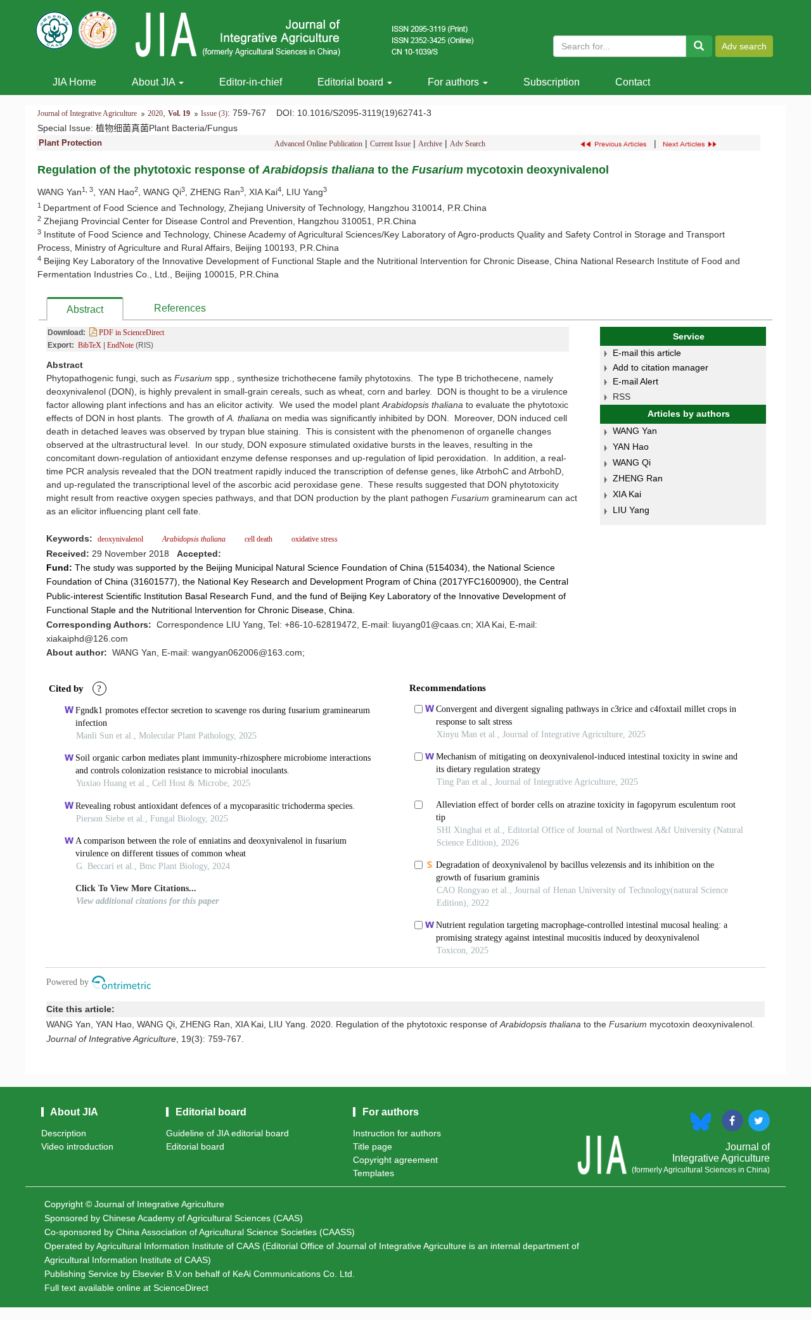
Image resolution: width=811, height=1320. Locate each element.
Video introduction (77, 1146)
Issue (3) (214, 113)
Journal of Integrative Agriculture (87, 113)
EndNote (120, 345)
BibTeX (89, 345)
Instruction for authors (397, 1133)
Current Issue (390, 143)
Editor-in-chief (250, 82)
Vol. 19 (179, 113)
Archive (430, 143)
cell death (258, 539)
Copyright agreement (395, 1160)
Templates (373, 1173)
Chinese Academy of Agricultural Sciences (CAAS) (203, 1218)
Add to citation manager (660, 367)
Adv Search (467, 143)
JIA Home (74, 82)
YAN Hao (631, 446)
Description (63, 1133)
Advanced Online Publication (318, 143)
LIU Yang (631, 510)
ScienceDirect (180, 1288)
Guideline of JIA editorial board (227, 1133)
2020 (155, 113)
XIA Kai (627, 494)
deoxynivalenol (121, 539)
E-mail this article (647, 353)
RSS (621, 396)
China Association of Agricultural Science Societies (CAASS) (235, 1232)
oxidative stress (314, 539)
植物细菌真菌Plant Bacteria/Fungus (167, 128)
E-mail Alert (635, 381)
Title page (372, 1146)
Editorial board (351, 82)
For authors (455, 82)
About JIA (154, 82)
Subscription (551, 82)
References (180, 308)
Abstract (85, 309)
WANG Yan (635, 431)
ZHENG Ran (638, 478)
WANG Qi (632, 462)
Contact (632, 82)
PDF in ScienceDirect (130, 332)
